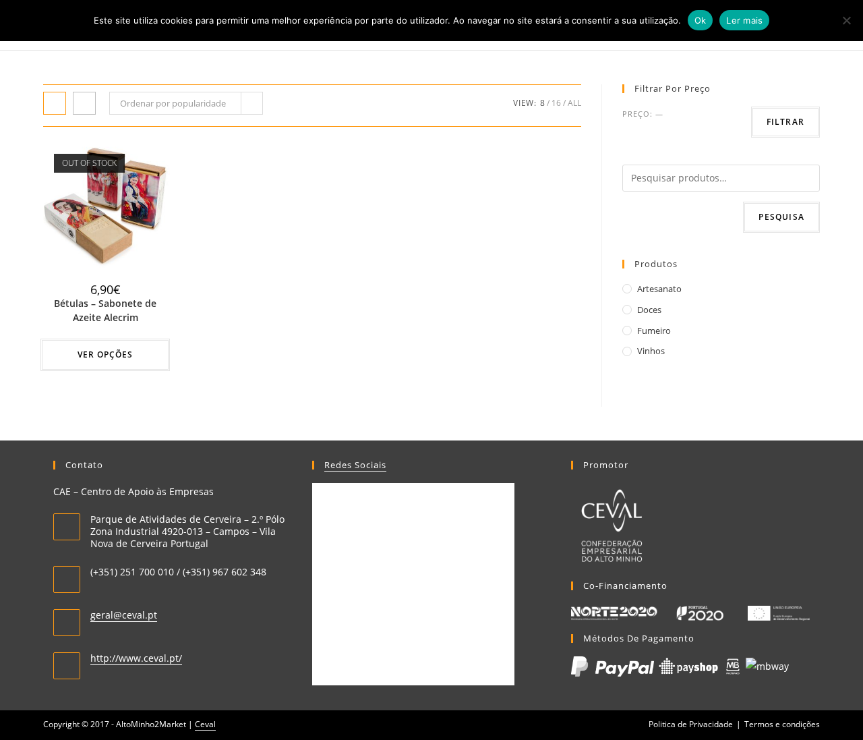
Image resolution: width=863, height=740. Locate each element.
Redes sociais (355, 465)
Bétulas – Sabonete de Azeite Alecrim (105, 310)
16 (556, 103)
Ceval (205, 724)
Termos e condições (782, 724)
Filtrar (785, 121)
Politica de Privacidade (691, 724)
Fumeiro (654, 330)
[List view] (84, 103)
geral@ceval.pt (123, 614)
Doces (649, 310)
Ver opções (105, 354)
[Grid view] (54, 103)
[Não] (846, 20)
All (574, 103)
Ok (700, 20)
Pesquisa (781, 217)
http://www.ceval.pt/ (136, 658)
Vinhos (651, 351)
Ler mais (744, 20)
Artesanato (659, 289)
